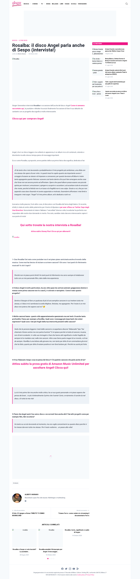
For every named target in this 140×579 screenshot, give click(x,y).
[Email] (25, 501)
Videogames (82, 4)
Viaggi (67, 4)
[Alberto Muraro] (17, 498)
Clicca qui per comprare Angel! (28, 118)
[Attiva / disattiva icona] (126, 4)
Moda (48, 4)
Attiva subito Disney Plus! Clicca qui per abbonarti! (50, 231)
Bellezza (55, 4)
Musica (26, 4)
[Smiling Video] (77, 569)
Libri (61, 4)
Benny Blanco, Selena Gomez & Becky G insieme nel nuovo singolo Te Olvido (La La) (116, 60)
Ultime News (23, 40)
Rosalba (15, 483)
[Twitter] (66, 569)
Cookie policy (81, 575)
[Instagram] (70, 569)
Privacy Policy (90, 575)
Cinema (35, 4)
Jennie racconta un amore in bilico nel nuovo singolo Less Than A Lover (116, 93)
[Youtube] (74, 569)
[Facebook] (62, 569)
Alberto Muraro (22, 54)
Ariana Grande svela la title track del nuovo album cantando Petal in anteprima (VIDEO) (116, 72)
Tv (42, 4)
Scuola (73, 4)
